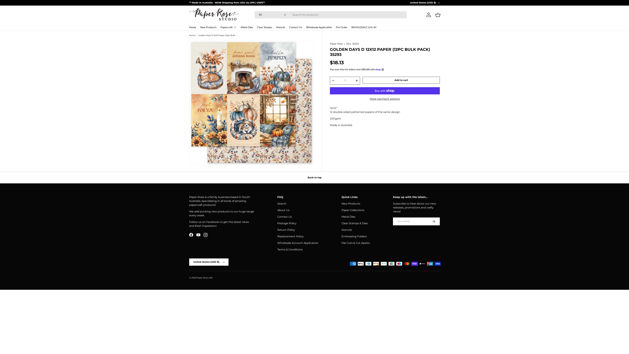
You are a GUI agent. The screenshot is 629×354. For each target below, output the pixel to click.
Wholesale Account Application (297, 243)
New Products (208, 27)
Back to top (315, 177)
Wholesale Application (319, 27)
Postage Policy (286, 223)
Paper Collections (353, 210)
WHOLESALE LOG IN (363, 27)
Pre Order (341, 27)
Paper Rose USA (205, 277)
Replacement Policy (290, 236)
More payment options (385, 98)
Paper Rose (336, 43)
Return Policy (286, 229)
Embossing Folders (354, 236)
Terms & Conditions (290, 249)
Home (192, 27)
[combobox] (331, 14)
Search (281, 203)
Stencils (280, 27)
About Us (283, 210)
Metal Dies (247, 27)
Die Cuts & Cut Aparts (356, 243)
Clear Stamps (264, 27)
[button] (437, 14)
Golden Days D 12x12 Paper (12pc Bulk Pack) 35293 (218, 35)
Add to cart (401, 80)
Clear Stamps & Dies (355, 223)
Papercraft (226, 27)
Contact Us (295, 27)
